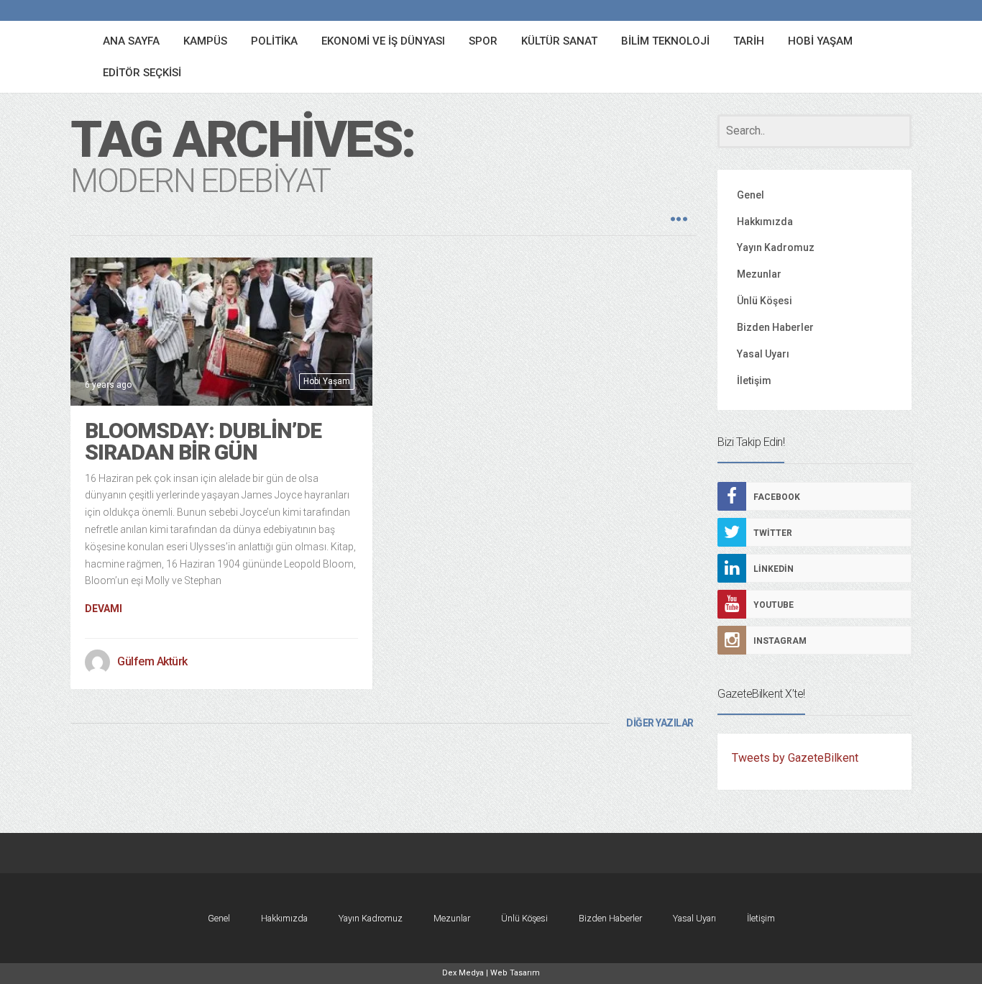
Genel (750, 195)
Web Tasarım (515, 973)
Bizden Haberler (775, 327)
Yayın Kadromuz (775, 247)
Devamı (103, 608)
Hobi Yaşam (326, 381)
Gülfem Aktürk (152, 661)
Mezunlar (759, 274)
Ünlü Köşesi (764, 300)
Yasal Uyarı (763, 354)
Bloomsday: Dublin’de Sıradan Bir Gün (203, 441)
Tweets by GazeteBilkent (795, 758)
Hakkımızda (765, 221)
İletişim (754, 380)
